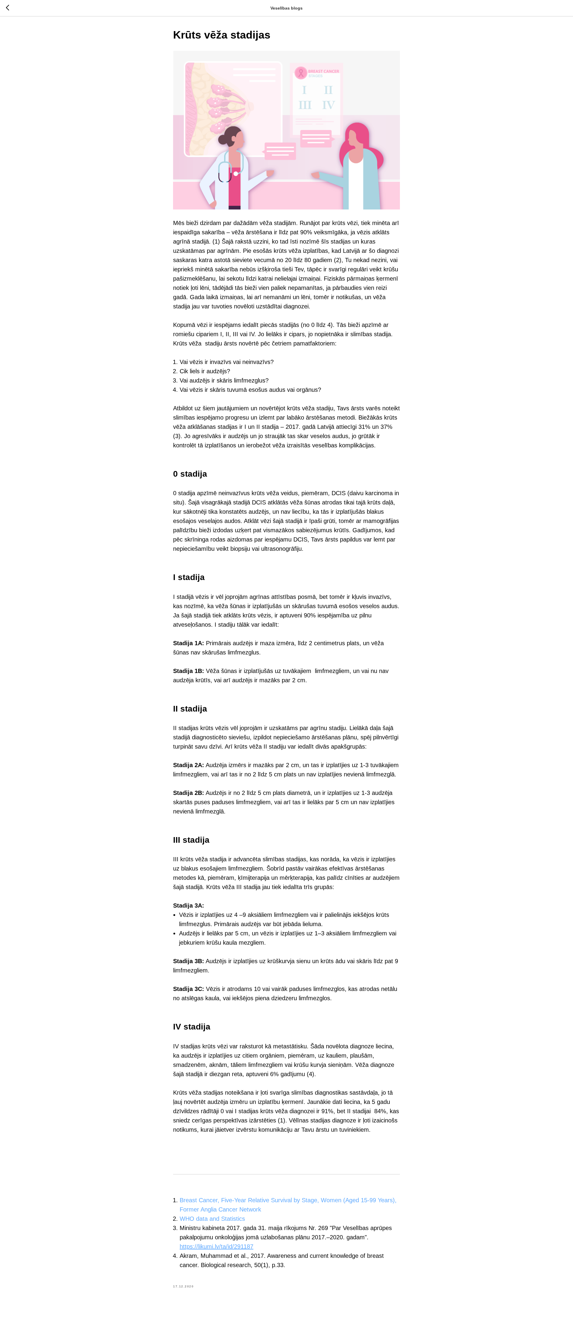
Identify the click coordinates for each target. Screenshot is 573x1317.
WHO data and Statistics (212, 1218)
